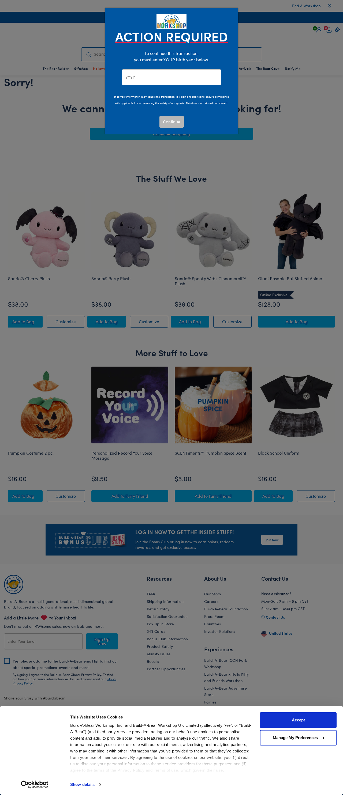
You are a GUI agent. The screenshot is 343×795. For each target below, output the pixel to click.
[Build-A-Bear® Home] (171, 21)
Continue (171, 121)
